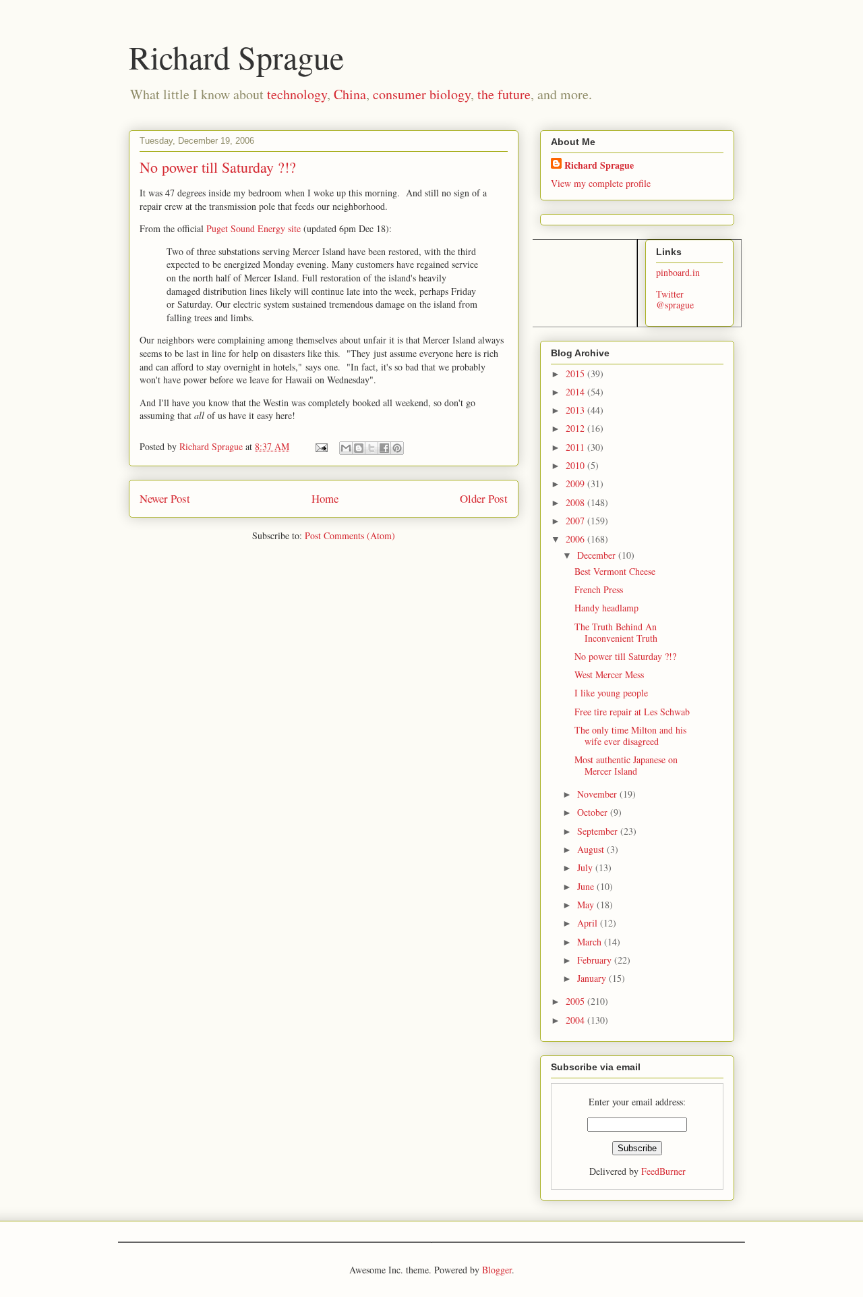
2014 (576, 391)
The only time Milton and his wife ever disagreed (630, 735)
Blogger (497, 1269)
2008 (576, 502)
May (587, 904)
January (593, 978)
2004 (576, 1020)
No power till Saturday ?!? (625, 656)
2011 (576, 447)
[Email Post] (320, 446)
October (593, 812)
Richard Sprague (236, 56)
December (597, 555)
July (586, 867)
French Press (598, 589)
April (588, 922)
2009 (576, 483)
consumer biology (422, 94)
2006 (576, 538)
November (598, 794)
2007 (576, 520)
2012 (576, 428)
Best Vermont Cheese (614, 571)
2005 (576, 1001)
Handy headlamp (606, 607)
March (590, 941)
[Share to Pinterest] (397, 448)
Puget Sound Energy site (253, 228)
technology (297, 94)
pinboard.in (678, 272)
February (595, 960)
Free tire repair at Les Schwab (632, 711)
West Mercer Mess (609, 674)
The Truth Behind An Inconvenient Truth (615, 632)
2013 (576, 410)
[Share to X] (371, 448)
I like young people (611, 692)
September (598, 831)
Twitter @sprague (675, 299)
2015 (576, 373)
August (592, 849)
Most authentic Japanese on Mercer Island (626, 765)
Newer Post (165, 498)
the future (504, 94)
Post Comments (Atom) (350, 535)
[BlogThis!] (358, 448)
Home (324, 498)
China (350, 94)
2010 (576, 465)
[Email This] (346, 448)
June (587, 886)
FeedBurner (663, 1171)
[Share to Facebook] (384, 448)
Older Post (484, 498)
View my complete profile (601, 183)
